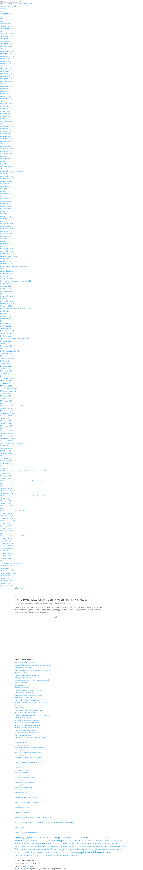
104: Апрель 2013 (6, 313)
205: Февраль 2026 (6, 29)
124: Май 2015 (5, 258)
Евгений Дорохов (108, 843)
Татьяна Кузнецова (52, 856)
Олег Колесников (117, 849)
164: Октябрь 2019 (6, 149)
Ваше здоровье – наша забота (26, 797)
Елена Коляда (20, 846)
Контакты (3, 9)
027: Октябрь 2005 (6, 516)
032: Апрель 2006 (6, 501)
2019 (1, 144)
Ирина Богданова (23, 603)
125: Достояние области (8, 256)
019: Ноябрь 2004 (6, 538)
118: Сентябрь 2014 (7, 276)
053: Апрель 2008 (6, 448)
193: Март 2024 (5, 64)
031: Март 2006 (5, 503)
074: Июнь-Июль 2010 (8, 391)
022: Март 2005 (5, 528)
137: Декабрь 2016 (6, 224)
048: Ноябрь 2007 (6, 461)
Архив (2, 19)
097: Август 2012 (6, 333)
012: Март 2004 (5, 556)
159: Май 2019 (5, 161)
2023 (1, 66)
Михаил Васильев (92, 849)
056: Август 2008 (6, 441)
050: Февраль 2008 (6, 453)
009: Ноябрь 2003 (6, 566)
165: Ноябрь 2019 (6, 146)
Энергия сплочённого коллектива (27, 727)
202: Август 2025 (6, 39)
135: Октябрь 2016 (6, 229)
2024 (1, 49)
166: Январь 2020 (6, 141)
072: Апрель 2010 (6, 396)
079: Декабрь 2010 (6, 378)
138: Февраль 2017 (6, 219)
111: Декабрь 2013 (6, 296)
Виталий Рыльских (24, 843)
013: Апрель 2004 (6, 553)
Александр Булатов (23, 837)
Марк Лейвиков (76, 849)
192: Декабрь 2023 (6, 69)
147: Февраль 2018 (6, 194)
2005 (1, 508)
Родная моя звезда (21, 772)
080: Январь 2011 (6, 373)
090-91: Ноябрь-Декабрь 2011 (10, 351)
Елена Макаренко (31, 846)
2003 (1, 561)
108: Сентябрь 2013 (7, 304)
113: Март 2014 (5, 289)
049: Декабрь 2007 (6, 458)
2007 (1, 456)
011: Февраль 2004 (6, 558)
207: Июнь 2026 (5, 24)
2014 (1, 268)
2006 (1, 483)
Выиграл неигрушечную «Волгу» (27, 832)
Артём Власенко (42, 841)
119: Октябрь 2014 (6, 273)
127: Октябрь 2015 (6, 251)
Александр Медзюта (59, 837)
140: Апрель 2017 (6, 214)
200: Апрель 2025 (6, 44)
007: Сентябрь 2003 (7, 571)
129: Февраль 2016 (6, 244)
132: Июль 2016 (5, 236)
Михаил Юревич (106, 849)
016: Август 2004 (6, 546)
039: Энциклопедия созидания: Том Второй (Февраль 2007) (21, 481)
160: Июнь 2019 (5, 159)
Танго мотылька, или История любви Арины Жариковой (52, 599)
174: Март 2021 (5, 119)
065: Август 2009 (6, 416)
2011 (1, 348)
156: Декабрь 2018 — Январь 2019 (12, 171)
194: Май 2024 (5, 61)
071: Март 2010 (5, 398)
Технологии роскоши (22, 812)
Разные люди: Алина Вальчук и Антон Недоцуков (32, 715)
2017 (1, 196)
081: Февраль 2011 (6, 371)
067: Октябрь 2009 (6, 411)
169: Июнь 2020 (5, 134)
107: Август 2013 (6, 306)
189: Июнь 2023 (5, 76)
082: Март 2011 (5, 368)
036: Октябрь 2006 (6, 491)
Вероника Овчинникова (88, 840)
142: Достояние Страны (8, 209)
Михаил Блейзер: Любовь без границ (28, 695)
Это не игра (19, 705)
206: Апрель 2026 (6, 26)
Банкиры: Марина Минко (24, 668)
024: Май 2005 (5, 523)
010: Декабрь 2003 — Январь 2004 (12, 563)
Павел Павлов (63, 853)
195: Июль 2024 (5, 59)
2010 (1, 376)
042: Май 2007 (5, 473)
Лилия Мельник (122, 846)
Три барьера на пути (22, 807)
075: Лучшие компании (8, 388)
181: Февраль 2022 (6, 99)
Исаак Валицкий (21, 683)
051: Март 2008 (5, 451)
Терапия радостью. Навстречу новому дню (30, 737)
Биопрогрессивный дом (23, 787)
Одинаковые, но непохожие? (25, 783)
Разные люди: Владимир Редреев (27, 675)
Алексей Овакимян (80, 838)
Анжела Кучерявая (25, 840)
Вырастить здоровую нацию (25, 712)
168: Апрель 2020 (6, 136)
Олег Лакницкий (20, 853)
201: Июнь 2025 (5, 41)
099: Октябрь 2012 (6, 329)
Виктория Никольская (112, 841)
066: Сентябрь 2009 (7, 413)
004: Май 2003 (5, 578)
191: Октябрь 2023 (6, 71)
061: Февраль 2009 (6, 426)
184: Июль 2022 (5, 91)
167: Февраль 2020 (6, 139)
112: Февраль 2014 (6, 291)
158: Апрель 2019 (6, 164)
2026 (1, 21)
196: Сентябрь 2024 (7, 56)
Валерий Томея (68, 841)
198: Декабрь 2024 (6, 51)
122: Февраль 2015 (6, 264)
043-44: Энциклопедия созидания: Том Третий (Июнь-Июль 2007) (23, 471)
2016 (1, 221)
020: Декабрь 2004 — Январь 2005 (12, 536)
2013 (1, 293)
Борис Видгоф (55, 840)
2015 (1, 246)
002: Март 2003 (5, 583)
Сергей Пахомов (38, 856)
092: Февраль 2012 (6, 346)
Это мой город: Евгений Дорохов (27, 720)
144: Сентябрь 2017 (7, 204)
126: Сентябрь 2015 (7, 254)
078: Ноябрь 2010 (6, 381)
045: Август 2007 (6, 468)
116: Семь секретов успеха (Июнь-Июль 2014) (16, 281)
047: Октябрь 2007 (6, 463)
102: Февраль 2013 (6, 318)
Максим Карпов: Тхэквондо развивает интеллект (32, 670)
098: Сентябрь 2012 (7, 331)
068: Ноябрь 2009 (6, 408)
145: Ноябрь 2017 (6, 201)
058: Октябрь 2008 (6, 436)
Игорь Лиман (42, 846)
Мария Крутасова (25, 849)
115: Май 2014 (5, 283)
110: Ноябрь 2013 (6, 298)
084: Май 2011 (5, 363)
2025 (1, 31)
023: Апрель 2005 (6, 526)
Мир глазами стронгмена (24, 697)
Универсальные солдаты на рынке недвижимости (33, 817)
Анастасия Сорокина (95, 838)
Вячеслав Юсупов (68, 844)
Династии (18, 767)
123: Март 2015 (5, 261)
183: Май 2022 (5, 94)
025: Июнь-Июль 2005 (8, 521)
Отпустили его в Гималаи (24, 693)
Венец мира (19, 708)
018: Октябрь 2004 (6, 541)
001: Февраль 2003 (6, 586)
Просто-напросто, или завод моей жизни (29, 690)
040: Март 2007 (5, 478)
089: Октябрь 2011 (6, 353)
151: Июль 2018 (5, 184)
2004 (1, 533)
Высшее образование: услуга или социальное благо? (34, 665)
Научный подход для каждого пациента (29, 752)
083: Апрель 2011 (6, 366)
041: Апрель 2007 (6, 476)
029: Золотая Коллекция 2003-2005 (12, 511)
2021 (1, 101)
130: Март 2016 (5, 241)
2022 (1, 84)
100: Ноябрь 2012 (6, 326)
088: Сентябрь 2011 (7, 356)
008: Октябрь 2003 (6, 568)
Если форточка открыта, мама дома (28, 725)
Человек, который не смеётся (25, 730)
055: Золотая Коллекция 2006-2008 (12, 443)
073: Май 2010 (5, 393)
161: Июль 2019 (5, 156)
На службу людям (21, 672)
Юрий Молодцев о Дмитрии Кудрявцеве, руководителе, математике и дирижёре (44, 822)
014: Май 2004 (5, 551)
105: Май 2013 (5, 311)
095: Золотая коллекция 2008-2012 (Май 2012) (16, 338)
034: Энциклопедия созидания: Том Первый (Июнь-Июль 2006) (23, 496)
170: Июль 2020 (5, 131)
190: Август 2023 (6, 74)
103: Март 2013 (5, 316)
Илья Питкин (63, 846)
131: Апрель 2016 (6, 239)
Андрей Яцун (106, 838)
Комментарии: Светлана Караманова (28, 710)
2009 (1, 403)
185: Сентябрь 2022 (7, 89)
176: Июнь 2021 (5, 114)
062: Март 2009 (5, 423)
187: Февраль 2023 (6, 81)
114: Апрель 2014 (6, 286)
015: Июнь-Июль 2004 (8, 548)
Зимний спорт (20, 685)
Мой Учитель (20, 827)
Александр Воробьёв (39, 838)
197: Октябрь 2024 (6, 54)
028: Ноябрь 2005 (6, 513)
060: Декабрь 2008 (6, 431)
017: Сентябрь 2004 (7, 543)
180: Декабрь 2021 (6, 104)
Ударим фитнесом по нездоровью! (27, 700)
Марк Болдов (58, 849)
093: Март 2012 (5, 343)
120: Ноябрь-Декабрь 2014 (9, 271)
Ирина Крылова (108, 846)
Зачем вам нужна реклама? (25, 663)
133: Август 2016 (6, 234)
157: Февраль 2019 (6, 166)
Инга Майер (71, 846)
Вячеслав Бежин (55, 844)
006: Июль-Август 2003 (8, 573)
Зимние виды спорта (22, 688)
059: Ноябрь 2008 (6, 433)
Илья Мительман (52, 846)
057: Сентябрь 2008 (7, 438)
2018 (1, 169)
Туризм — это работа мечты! (25, 777)
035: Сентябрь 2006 (7, 493)
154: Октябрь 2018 (6, 176)
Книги (2, 11)
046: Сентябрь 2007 (7, 466)
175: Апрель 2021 (6, 116)
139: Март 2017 (5, 216)
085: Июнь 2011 (5, 361)
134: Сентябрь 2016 (7, 231)
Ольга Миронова (51, 853)
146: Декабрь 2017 (6, 199)
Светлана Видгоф (75, 853)
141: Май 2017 (5, 211)
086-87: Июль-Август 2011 (9, 358)
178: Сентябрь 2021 (7, 109)
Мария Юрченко (43, 849)
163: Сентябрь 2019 (7, 151)
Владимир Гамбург (42, 844)
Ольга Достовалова (35, 852)
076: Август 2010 (6, 386)
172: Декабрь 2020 (6, 126)
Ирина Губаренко (93, 846)
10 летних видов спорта (23, 678)
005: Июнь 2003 (5, 576)
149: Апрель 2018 (6, 189)
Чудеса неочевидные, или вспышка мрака (30, 747)
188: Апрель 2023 (6, 79)
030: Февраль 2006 (6, 506)
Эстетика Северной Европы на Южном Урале (31, 703)
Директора (4, 16)
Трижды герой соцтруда (23, 718)
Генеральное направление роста (27, 733)
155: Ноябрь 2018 (6, 174)
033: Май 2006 (5, 498)
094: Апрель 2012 (6, 341)
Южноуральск (5, 14)
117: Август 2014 (6, 279)
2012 (1, 321)
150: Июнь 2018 (5, 186)
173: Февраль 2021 (6, 121)
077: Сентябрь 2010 (7, 383)
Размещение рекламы (8, 6)
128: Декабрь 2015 (6, 249)
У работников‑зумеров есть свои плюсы (29, 802)
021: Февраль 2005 (6, 531)
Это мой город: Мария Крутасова (27, 722)
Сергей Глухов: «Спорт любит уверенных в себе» (32, 680)
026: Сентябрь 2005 (7, 518)
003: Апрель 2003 (6, 581)
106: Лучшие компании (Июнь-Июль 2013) (15, 308)
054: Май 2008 (5, 446)
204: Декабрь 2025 (6, 34)
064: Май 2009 (5, 418)
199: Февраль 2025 (6, 46)
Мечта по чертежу (21, 792)
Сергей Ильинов (24, 855)
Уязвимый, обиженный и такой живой (29, 758)
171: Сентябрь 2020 (7, 129)
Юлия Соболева (69, 855)
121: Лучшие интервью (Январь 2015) (13, 266)
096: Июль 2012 (5, 336)
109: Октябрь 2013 (6, 301)
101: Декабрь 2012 (6, 323)
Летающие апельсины (23, 735)
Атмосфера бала (21, 743)
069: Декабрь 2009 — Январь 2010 (12, 406)
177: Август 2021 (6, 111)
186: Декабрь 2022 (6, 86)
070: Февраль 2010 (6, 401)
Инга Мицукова (81, 846)
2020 (1, 124)
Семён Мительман (96, 852)
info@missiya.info (26, 866)
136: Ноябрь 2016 (6, 226)
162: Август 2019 (6, 154)
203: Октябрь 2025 (6, 36)
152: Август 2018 (6, 181)
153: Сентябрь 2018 (7, 179)
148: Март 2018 (5, 191)
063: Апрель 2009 (6, 421)
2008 (1, 428)
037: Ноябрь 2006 (6, 488)
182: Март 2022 (5, 96)
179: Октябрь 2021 (6, 106)
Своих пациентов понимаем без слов (28, 762)
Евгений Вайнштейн (86, 843)
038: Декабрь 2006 (6, 486)
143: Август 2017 (6, 206)
